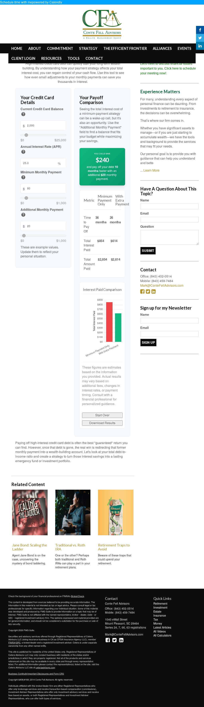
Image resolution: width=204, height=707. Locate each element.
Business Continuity (17, 673)
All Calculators (162, 635)
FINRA (11, 642)
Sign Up (148, 342)
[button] (34, 48)
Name (144, 200)
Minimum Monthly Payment (41, 175)
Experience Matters (160, 91)
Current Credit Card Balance (42, 112)
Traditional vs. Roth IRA (70, 547)
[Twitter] (200, 38)
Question (147, 226)
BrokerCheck (77, 596)
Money (157, 623)
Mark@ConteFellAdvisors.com (161, 285)
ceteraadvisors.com (45, 667)
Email (144, 213)
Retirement (160, 603)
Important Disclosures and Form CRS (45, 673)
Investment (160, 607)
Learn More (151, 170)
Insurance (159, 615)
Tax (155, 619)
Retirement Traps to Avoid (114, 547)
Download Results (102, 423)
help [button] (23, 114)
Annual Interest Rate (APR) (41, 149)
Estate (157, 611)
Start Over (102, 415)
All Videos (159, 631)
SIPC (18, 642)
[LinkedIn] (200, 46)
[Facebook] (200, 30)
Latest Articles (162, 627)
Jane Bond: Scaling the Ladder (29, 547)
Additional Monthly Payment (42, 212)
